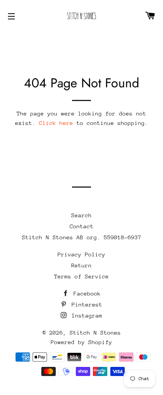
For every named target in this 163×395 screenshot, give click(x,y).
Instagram (85, 315)
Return (81, 265)
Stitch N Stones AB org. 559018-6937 (81, 237)
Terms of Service (81, 276)
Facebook (85, 293)
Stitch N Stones (95, 332)
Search (81, 215)
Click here (56, 123)
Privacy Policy (81, 254)
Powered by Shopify (81, 342)
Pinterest (85, 304)
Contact (82, 226)
